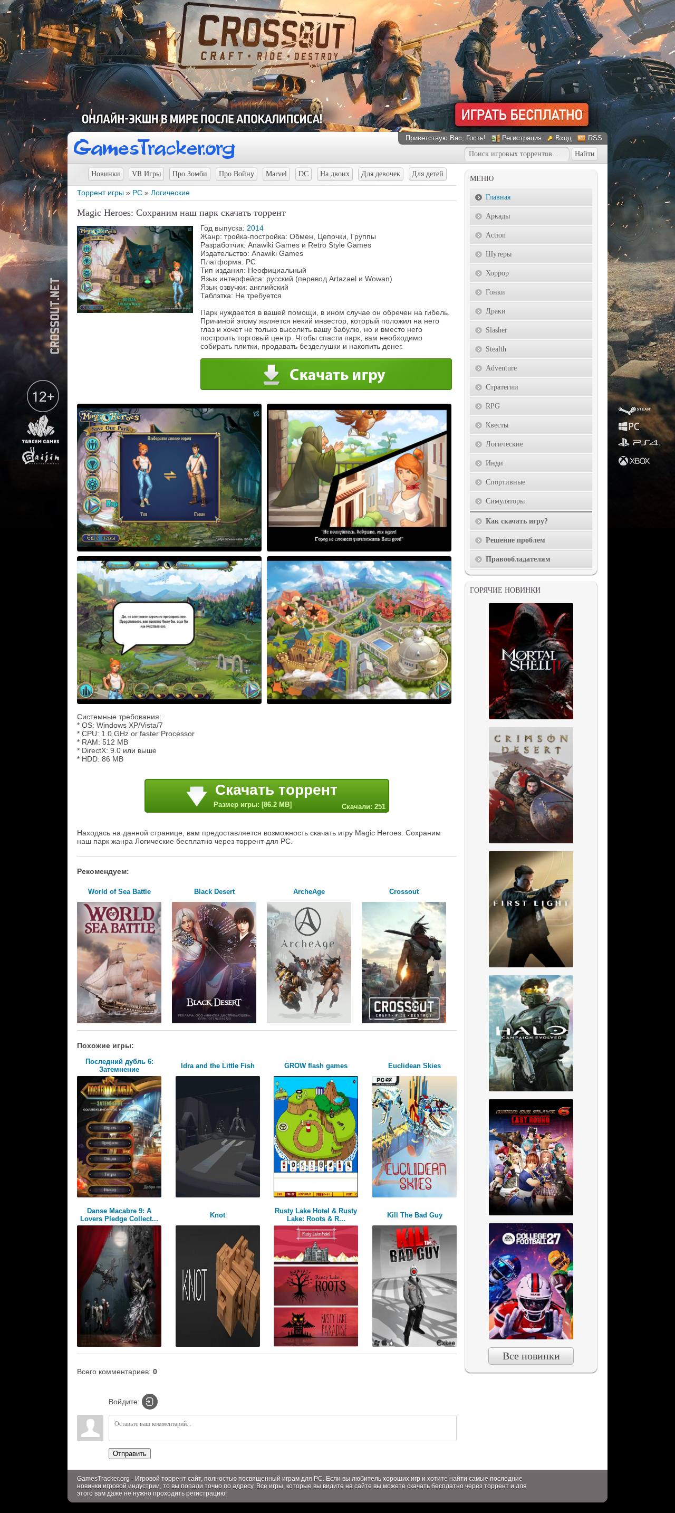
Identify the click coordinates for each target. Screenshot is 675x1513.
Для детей (427, 174)
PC (137, 192)
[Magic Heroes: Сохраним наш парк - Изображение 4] (361, 703)
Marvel (276, 174)
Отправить (130, 1454)
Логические (170, 192)
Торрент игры (100, 192)
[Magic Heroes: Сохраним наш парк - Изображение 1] (171, 550)
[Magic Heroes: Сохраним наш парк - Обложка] (135, 310)
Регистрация (522, 138)
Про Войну (236, 174)
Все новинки (531, 1356)
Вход (563, 138)
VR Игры (146, 174)
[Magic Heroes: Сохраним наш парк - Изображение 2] (361, 550)
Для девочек (380, 174)
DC (303, 174)
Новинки (105, 174)
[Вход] (150, 1402)
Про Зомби (189, 174)
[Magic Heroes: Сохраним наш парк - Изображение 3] (171, 703)
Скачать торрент (299, 796)
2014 (255, 228)
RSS (595, 138)
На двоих (335, 174)
